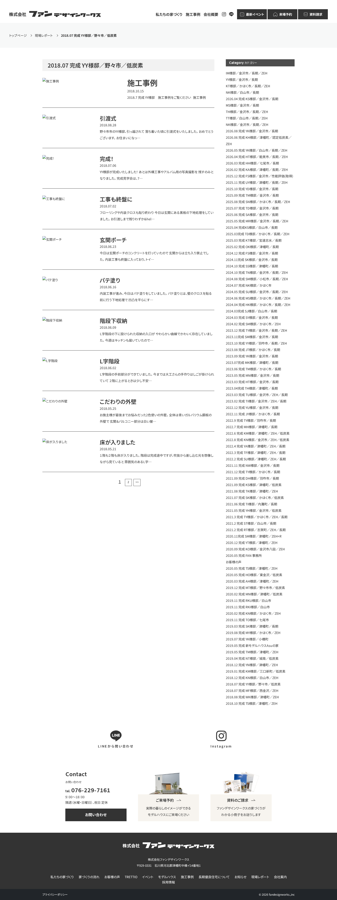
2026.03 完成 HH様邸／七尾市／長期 (252, 163)
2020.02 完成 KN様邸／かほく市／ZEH (253, 613)
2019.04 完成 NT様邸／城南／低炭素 (252, 658)
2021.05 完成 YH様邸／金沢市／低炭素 (254, 510)
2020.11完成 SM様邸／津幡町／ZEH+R (254, 536)
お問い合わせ (96, 814)
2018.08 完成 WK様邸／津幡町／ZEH (252, 697)
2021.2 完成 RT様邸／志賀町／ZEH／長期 (256, 529)
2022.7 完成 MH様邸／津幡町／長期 (251, 427)
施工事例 (193, 14)
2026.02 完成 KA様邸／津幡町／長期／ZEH (257, 169)
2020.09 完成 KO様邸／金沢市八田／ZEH (255, 549)
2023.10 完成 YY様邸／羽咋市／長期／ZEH (256, 343)
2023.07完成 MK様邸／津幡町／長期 (252, 362)
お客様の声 (233, 562)
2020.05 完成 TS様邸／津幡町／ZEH (251, 568)
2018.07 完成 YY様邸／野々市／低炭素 (253, 684)
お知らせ (240, 877)
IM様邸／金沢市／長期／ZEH (246, 73)
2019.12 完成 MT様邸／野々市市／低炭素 (255, 587)
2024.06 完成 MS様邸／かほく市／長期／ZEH (258, 298)
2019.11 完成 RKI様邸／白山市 (248, 607)
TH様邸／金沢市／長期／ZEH (247, 111)
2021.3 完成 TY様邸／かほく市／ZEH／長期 (256, 517)
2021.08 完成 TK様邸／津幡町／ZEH (252, 491)
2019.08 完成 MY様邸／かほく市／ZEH (253, 632)
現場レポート (260, 877)
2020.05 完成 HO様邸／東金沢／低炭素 (254, 574)
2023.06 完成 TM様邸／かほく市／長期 (253, 369)
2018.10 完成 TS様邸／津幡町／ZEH (251, 703)
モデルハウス (167, 877)
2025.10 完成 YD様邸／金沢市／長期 (252, 189)
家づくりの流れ (89, 877)
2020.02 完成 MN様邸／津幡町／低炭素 (254, 594)
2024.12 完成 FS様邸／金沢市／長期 (252, 253)
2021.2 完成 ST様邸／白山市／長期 (251, 523)
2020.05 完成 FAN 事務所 (244, 555)
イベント (147, 877)
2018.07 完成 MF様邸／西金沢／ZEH (252, 690)
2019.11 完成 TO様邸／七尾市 (247, 619)
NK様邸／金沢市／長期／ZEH (247, 124)
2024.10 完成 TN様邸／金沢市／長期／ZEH (257, 272)
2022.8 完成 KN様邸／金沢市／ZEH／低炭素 (257, 439)
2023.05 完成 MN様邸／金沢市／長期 (252, 375)
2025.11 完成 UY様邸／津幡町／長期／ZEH (256, 182)
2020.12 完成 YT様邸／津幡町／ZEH (251, 542)
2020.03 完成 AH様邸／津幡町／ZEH (252, 581)
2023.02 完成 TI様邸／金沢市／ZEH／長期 (256, 401)
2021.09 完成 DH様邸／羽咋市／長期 (252, 478)
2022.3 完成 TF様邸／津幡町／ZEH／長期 (255, 452)
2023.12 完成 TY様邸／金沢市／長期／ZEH (256, 330)
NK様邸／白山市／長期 (242, 92)
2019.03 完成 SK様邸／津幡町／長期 (252, 626)
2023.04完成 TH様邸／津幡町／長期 (252, 388)
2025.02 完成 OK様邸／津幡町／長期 (252, 246)
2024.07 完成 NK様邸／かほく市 (248, 285)
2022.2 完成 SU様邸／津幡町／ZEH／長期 (256, 459)
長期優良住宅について (214, 877)
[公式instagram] (224, 14)
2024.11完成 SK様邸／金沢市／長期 (252, 259)
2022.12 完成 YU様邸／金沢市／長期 (252, 407)
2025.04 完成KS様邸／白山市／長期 (252, 227)
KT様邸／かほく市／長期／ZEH (248, 86)
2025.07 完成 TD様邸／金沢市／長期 (252, 208)
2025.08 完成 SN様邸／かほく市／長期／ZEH (258, 201)
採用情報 (168, 882)
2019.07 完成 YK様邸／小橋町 (247, 639)
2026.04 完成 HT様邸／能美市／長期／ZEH (257, 156)
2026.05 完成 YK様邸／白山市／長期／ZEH (256, 150)
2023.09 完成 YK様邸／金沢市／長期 (252, 356)
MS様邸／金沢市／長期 (242, 105)
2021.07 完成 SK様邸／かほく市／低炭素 (255, 497)
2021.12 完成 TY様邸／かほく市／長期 (253, 472)
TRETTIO (131, 877)
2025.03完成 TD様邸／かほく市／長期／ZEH (257, 234)
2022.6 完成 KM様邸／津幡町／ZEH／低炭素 (258, 433)
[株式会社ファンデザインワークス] (55, 14)
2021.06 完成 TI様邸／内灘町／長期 (251, 504)
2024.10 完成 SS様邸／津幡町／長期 (252, 266)
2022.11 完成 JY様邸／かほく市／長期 (253, 414)
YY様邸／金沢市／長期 (242, 79)
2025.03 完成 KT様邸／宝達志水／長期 (254, 240)
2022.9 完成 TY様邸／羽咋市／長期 (251, 420)
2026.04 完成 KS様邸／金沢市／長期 (252, 98)
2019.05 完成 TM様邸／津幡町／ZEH (252, 652)
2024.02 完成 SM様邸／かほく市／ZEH (253, 324)
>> (137, 482)
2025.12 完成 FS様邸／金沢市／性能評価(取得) (259, 176)
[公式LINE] (231, 14)
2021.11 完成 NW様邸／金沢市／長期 (252, 465)
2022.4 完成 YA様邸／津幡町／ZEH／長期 (255, 446)
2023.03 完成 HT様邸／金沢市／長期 (252, 381)
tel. (87, 791)
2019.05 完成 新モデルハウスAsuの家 (252, 645)
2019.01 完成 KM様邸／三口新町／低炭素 (255, 671)
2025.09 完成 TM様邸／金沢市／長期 (252, 195)
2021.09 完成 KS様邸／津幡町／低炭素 (254, 484)
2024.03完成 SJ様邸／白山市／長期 (251, 311)
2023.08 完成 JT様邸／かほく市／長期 (253, 349)
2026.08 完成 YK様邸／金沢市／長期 (252, 131)
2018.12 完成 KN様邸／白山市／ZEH (252, 677)
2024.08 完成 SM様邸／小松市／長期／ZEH (257, 279)
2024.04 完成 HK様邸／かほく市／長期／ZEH (258, 304)
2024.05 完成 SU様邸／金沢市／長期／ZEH (257, 291)
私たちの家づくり (169, 14)
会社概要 (211, 14)
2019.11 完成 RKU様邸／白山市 (248, 600)
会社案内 (280, 877)
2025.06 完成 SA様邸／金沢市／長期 (252, 214)
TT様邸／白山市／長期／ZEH (247, 118)
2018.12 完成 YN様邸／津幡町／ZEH (252, 664)
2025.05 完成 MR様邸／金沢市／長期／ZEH (257, 221)
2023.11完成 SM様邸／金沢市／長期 (252, 336)
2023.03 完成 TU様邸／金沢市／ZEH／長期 (257, 394)
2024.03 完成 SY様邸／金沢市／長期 (252, 317)
